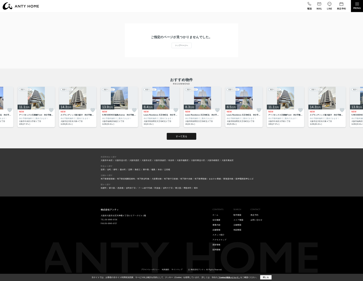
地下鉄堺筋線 (201, 178)
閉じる (266, 277)
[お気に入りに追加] (9, 110)
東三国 (178, 187)
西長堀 (120, 187)
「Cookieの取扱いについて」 (229, 277)
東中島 (146, 169)
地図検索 (237, 229)
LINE (329, 8)
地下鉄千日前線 (171, 178)
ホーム (215, 214)
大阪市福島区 (183, 160)
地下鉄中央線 (186, 178)
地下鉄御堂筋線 (108, 178)
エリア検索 (238, 219)
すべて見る (181, 136)
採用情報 (216, 249)
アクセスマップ (219, 239)
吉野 (130, 169)
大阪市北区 (147, 160)
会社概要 (216, 219)
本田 (160, 169)
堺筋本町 (187, 187)
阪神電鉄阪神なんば (244, 178)
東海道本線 (228, 178)
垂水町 (123, 169)
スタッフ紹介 (218, 234)
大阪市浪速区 (160, 160)
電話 (309, 8)
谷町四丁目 (131, 187)
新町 (115, 169)
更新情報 (216, 244)
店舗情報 (216, 229)
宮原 (103, 169)
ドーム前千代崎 (145, 187)
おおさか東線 (215, 178)
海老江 (138, 169)
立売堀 (167, 169)
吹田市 (171, 160)
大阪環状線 (157, 178)
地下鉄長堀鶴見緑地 (126, 178)
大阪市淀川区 (121, 160)
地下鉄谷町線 (143, 178)
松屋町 (104, 187)
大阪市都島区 (213, 160)
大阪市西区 (134, 160)
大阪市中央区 (107, 160)
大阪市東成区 (228, 160)
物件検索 (237, 214)
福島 (153, 169)
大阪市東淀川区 (198, 160)
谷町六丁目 (168, 187)
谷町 (109, 169)
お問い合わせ (256, 219)
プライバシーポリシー (150, 269)
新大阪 (112, 187)
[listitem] (119, 107)
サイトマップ (176, 269)
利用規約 (165, 269)
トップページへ (181, 45)
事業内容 (216, 224)
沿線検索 (237, 224)
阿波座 (157, 187)
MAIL (319, 8)
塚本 (196, 187)
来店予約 (341, 8)
